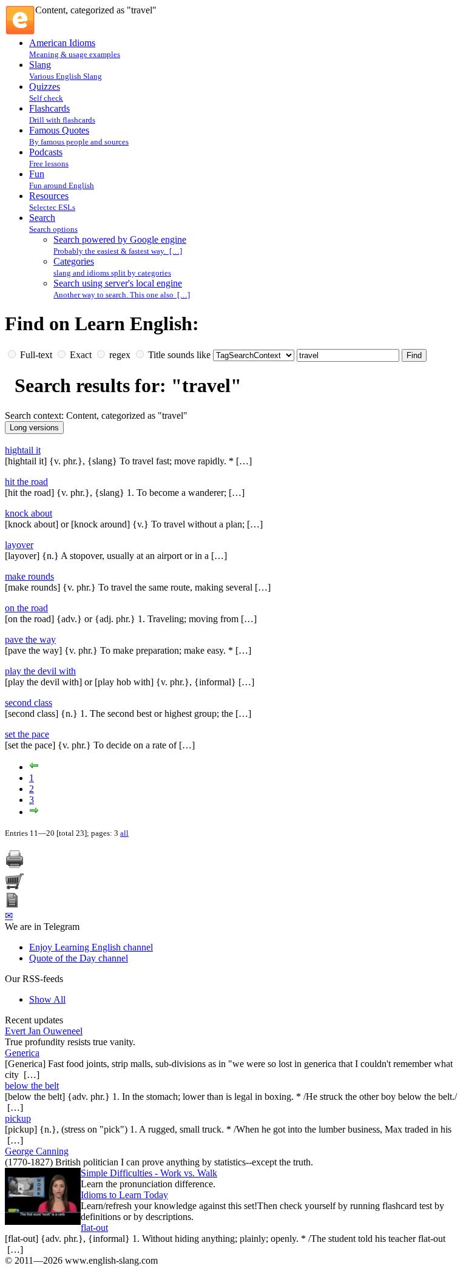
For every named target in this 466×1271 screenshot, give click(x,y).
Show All (47, 999)
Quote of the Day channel (78, 958)
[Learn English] (20, 32)
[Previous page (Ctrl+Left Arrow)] (34, 767)
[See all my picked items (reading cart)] (14, 887)
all (124, 833)
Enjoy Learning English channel (91, 947)
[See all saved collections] (12, 904)
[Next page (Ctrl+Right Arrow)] (34, 812)
